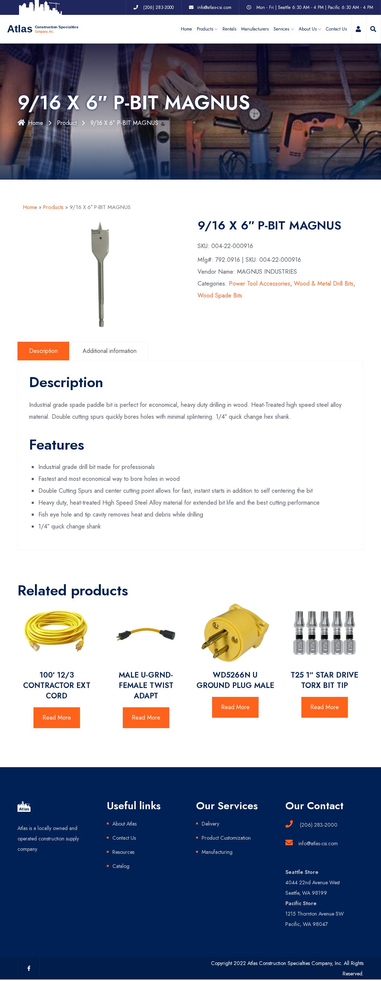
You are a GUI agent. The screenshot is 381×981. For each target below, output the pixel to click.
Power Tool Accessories (259, 283)
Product (67, 123)
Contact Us (336, 29)
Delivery (210, 823)
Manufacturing (217, 852)
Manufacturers (255, 29)
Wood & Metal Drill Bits (323, 283)
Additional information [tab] (110, 351)
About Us (308, 29)
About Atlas (124, 823)
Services (281, 29)
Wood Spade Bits (220, 295)
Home (186, 29)
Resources (123, 852)
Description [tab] (43, 351)
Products (53, 207)
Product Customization (226, 838)
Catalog (120, 866)
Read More (56, 717)
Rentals (229, 29)
